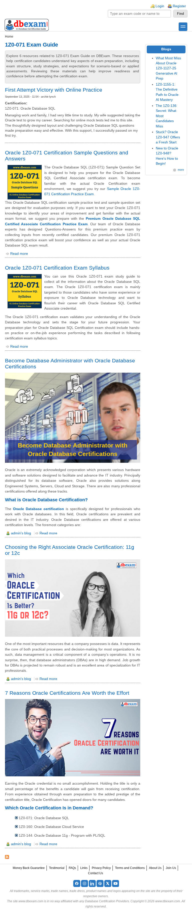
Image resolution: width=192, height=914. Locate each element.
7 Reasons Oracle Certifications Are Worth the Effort (67, 693)
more (181, 169)
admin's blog (21, 533)
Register (179, 6)
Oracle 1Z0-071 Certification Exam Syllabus (57, 268)
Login (160, 6)
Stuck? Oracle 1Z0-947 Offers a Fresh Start (168, 137)
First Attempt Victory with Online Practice (53, 90)
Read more (19, 254)
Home (9, 36)
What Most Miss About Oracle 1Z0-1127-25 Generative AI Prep (168, 68)
